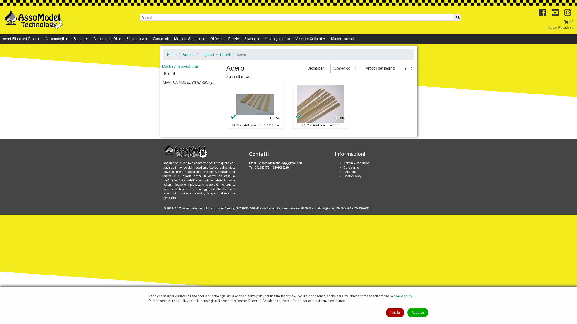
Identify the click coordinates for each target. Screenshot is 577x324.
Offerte (216, 39)
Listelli (225, 55)
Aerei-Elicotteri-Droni (20, 39)
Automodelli (55, 39)
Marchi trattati (342, 39)
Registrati (566, 27)
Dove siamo (351, 167)
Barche (79, 39)
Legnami (207, 55)
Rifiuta (395, 312)
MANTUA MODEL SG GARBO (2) (188, 82)
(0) (571, 22)
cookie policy (403, 296)
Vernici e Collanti (309, 39)
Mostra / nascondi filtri (180, 66)
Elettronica (135, 39)
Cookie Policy (352, 176)
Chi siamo (350, 171)
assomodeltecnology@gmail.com (280, 163)
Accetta (418, 312)
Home (171, 55)
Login (553, 27)
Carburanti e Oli (106, 39)
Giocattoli (161, 39)
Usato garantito (277, 39)
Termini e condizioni (357, 163)
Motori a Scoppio (188, 39)
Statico (250, 39)
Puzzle (233, 39)
